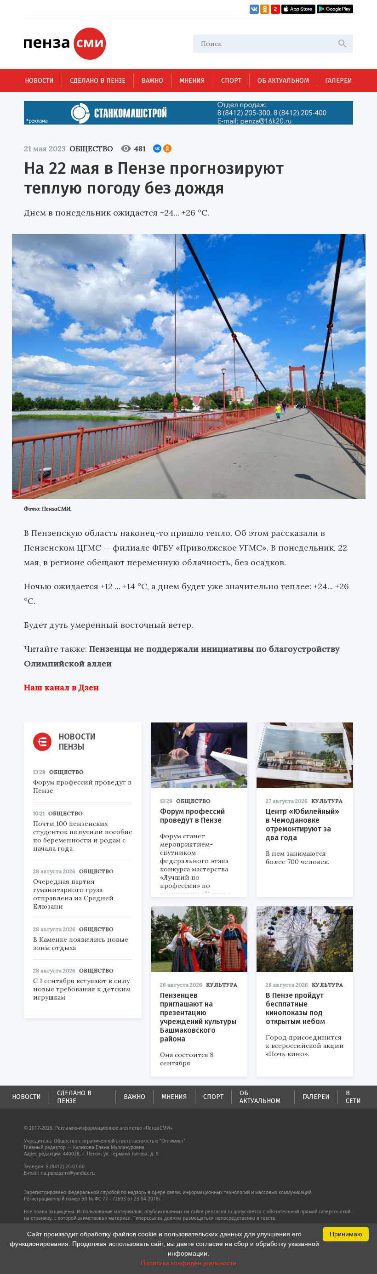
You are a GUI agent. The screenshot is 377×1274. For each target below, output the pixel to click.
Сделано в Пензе (98, 81)
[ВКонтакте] (157, 148)
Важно (152, 81)
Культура (327, 800)
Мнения (192, 81)
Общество (91, 148)
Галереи (338, 81)
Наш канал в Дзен (61, 687)
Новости (39, 81)
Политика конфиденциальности (188, 1263)
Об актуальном (283, 81)
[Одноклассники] (167, 148)
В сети (353, 1097)
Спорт (231, 81)
